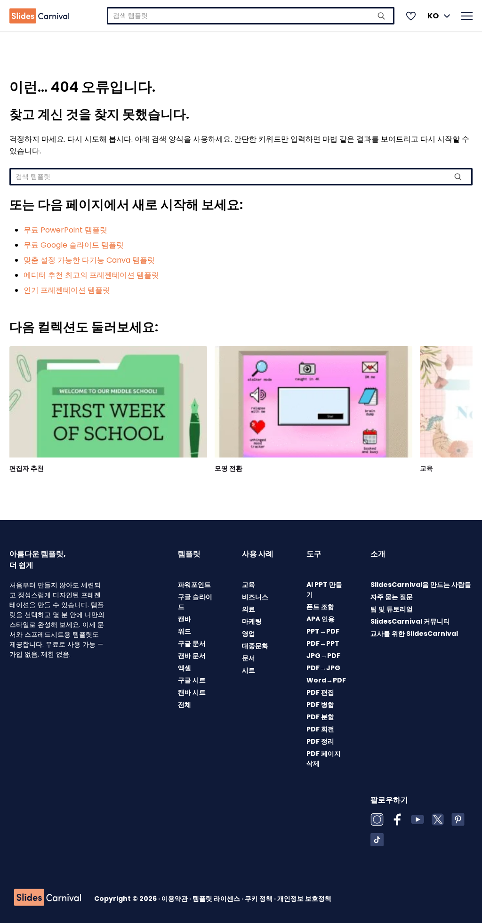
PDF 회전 (320, 729)
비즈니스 (255, 597)
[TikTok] (377, 839)
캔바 (184, 619)
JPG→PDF (323, 655)
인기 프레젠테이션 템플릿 (67, 290)
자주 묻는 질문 (391, 597)
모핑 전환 (228, 468)
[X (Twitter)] (437, 819)
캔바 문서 (192, 655)
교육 (426, 468)
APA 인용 (320, 619)
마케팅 (252, 621)
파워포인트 (194, 584)
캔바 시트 (192, 692)
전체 (184, 704)
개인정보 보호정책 (304, 898)
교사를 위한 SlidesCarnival (414, 633)
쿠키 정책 (259, 898)
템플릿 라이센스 (217, 898)
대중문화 (255, 645)
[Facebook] (397, 819)
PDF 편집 (320, 692)
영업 (248, 633)
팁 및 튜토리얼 (391, 609)
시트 (248, 670)
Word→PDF (326, 680)
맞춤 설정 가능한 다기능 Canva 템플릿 (89, 260)
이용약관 (175, 898)
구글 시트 (192, 680)
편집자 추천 (26, 468)
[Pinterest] (458, 819)
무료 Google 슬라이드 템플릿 (74, 245)
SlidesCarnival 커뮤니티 (410, 621)
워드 (184, 631)
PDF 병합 (320, 704)
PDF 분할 (320, 717)
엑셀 (184, 668)
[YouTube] (417, 819)
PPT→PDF (322, 631)
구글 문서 (192, 643)
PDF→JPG (323, 668)
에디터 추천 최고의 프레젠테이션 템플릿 (91, 275)
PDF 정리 (320, 741)
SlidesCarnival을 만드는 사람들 (420, 584)
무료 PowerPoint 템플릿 (65, 230)
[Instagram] (377, 819)
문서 (248, 658)
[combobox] (250, 15)
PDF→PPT (322, 643)
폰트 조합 (320, 606)
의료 (248, 609)
